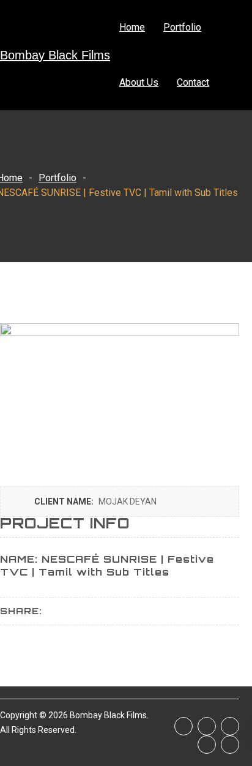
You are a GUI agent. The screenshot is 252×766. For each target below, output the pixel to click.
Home (132, 27)
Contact (193, 82)
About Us (138, 82)
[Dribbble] (230, 744)
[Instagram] (230, 726)
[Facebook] (183, 726)
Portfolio (182, 27)
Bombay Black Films (55, 55)
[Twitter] (207, 726)
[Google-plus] (207, 744)
